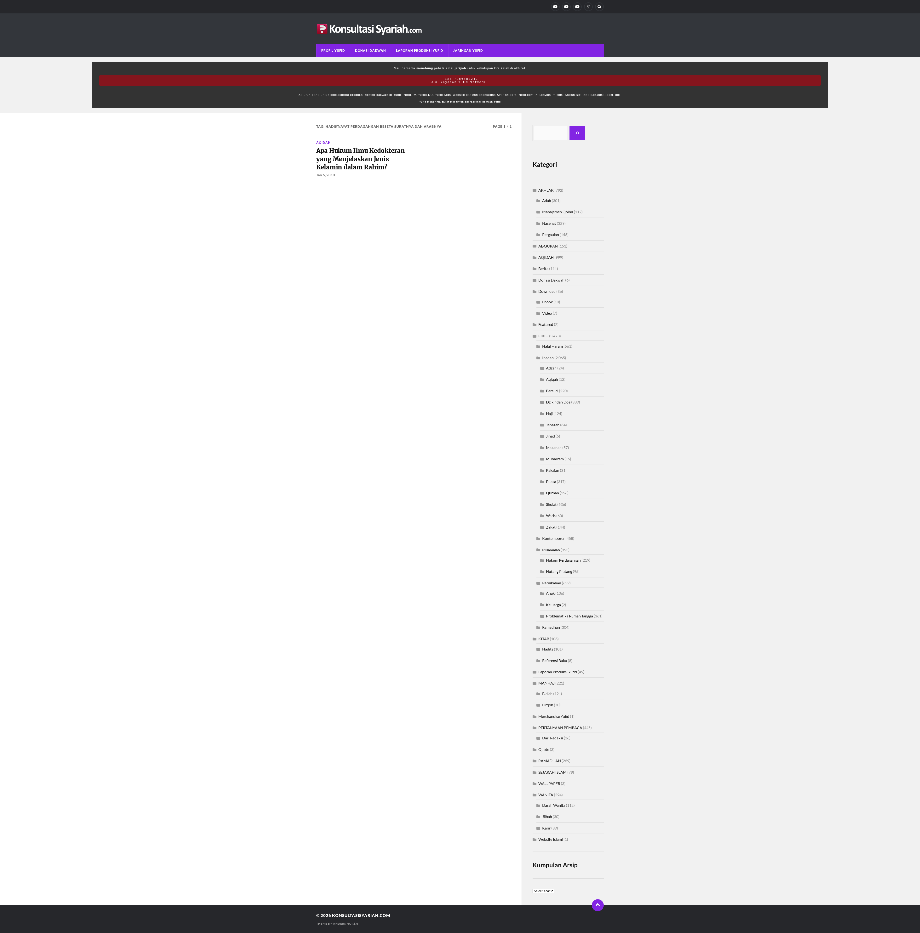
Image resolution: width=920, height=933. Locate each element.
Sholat (551, 504)
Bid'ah (547, 693)
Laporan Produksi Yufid (419, 50)
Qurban (552, 492)
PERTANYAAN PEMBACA (560, 727)
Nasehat (549, 223)
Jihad (550, 436)
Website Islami (550, 839)
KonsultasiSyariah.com (361, 915)
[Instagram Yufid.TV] (588, 6)
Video (547, 313)
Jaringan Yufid (468, 50)
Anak (550, 593)
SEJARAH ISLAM (552, 772)
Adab (546, 200)
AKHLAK (546, 190)
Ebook (547, 301)
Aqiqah (552, 379)
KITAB (543, 638)
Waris (551, 515)
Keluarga (553, 604)
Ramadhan (551, 627)
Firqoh (547, 705)
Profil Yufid (333, 50)
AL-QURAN (548, 246)
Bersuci (552, 390)
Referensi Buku (554, 660)
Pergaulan (550, 234)
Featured (545, 324)
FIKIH (543, 336)
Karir (546, 828)
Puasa (551, 481)
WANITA (545, 794)
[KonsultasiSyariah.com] (460, 29)
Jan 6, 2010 (325, 175)
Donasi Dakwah (370, 50)
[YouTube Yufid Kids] (577, 6)
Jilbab (547, 816)
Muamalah (551, 549)
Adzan (551, 368)
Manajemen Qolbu (557, 211)
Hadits (547, 649)
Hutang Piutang (559, 571)
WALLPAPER (549, 783)
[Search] (599, 6)
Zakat (551, 527)
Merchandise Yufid (553, 716)
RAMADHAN (549, 760)
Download (547, 291)
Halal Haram (552, 346)
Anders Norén (345, 923)
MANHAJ (546, 683)
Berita (543, 268)
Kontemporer (553, 538)
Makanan (554, 447)
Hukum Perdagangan (563, 560)
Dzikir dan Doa (558, 402)
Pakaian (552, 470)
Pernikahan (551, 583)
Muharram (555, 458)
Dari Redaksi (552, 738)
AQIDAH (323, 142)
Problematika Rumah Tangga (569, 616)
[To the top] (598, 905)
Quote (543, 749)
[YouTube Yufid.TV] (555, 6)
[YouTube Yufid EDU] (566, 6)
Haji (549, 413)
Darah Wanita (553, 805)
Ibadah (548, 357)
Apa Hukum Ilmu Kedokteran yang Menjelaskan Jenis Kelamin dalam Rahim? (360, 159)
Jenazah (552, 424)
